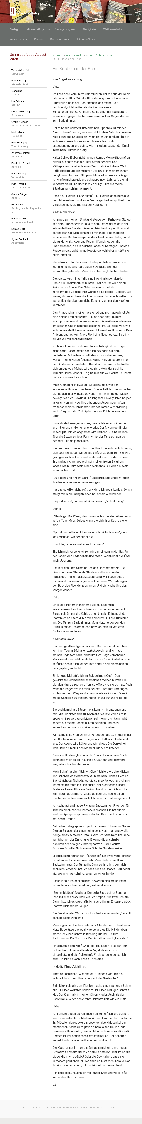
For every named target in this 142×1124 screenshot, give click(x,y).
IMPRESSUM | (96, 1107)
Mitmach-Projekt (74, 55)
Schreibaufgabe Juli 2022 (99, 55)
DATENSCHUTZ (111, 1107)
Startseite (57, 55)
